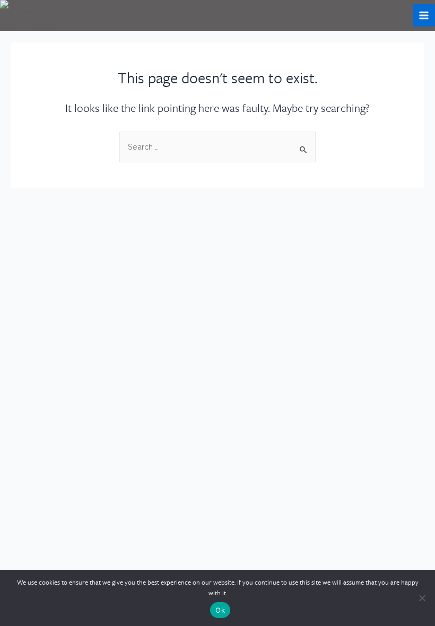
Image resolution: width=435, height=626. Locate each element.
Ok (220, 610)
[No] (421, 598)
